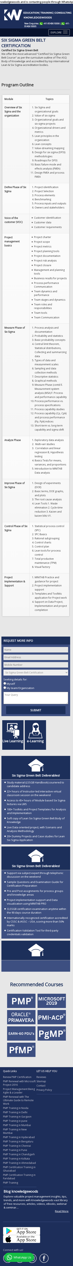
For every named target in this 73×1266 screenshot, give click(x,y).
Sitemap (41, 1081)
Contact (40, 1085)
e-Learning (35, 741)
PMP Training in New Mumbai (15, 1131)
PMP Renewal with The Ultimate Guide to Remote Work (18, 1100)
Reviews (41, 1077)
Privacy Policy (44, 1090)
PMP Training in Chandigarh (19, 1154)
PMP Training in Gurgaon (17, 1116)
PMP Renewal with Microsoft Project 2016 (19, 1083)
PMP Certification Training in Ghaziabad (19, 1168)
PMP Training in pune (15, 1121)
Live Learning (12, 741)
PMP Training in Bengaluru (18, 1141)
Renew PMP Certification (17, 1077)
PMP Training (10, 1182)
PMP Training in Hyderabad (19, 1137)
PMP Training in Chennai (17, 1145)
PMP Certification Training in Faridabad (19, 1176)
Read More (62, 1218)
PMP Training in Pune (15, 1150)
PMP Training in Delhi (15, 1112)
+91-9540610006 (52, 23)
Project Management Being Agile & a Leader (19, 1090)
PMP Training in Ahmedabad (19, 1163)
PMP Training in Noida (15, 1108)
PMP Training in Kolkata (16, 1158)
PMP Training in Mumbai (17, 1125)
